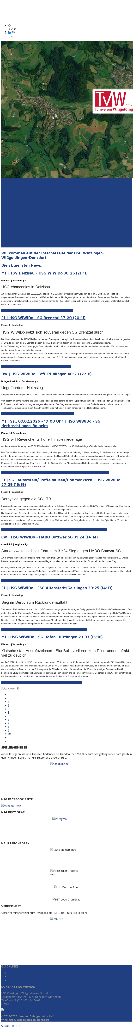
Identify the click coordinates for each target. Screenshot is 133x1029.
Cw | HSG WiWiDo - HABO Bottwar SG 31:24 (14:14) (49, 537)
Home (11, 31)
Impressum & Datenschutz (24, 976)
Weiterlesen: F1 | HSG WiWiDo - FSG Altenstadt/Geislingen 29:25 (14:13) (44, 629)
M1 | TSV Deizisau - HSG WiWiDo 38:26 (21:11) (44, 273)
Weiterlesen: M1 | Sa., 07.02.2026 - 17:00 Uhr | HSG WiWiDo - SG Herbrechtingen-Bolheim (55, 472)
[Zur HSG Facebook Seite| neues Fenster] (66, 806)
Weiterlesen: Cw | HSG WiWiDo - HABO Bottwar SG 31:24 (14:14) (40, 580)
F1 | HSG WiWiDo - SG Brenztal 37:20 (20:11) (43, 317)
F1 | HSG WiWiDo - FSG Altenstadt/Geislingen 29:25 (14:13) (57, 588)
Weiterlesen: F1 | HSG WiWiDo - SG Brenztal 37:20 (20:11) (36, 366)
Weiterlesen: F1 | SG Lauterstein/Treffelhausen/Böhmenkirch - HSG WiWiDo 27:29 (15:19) (54, 529)
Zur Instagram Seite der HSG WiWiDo (30, 980)
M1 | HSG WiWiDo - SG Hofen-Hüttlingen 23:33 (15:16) (52, 637)
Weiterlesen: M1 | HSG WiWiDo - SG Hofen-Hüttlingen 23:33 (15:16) (41, 682)
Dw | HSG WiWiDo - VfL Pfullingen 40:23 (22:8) (46, 374)
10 (9, 734)
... (8, 716)
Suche (11, 973)
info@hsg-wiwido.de (22, 1004)
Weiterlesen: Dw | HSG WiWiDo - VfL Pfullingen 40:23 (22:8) (37, 413)
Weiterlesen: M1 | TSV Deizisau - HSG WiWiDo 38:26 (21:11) (37, 310)
